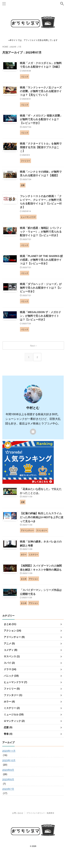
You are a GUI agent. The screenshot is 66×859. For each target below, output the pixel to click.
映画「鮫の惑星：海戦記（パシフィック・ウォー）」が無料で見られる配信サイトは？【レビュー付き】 (41, 232)
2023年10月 (9, 760)
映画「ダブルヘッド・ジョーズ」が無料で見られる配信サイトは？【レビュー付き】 (41, 288)
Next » (33, 345)
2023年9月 (8, 770)
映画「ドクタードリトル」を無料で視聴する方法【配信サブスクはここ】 (41, 147)
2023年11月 (9, 751)
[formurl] (33, 432)
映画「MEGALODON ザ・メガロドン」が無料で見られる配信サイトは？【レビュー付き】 (40, 316)
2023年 (13, 46)
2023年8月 (8, 779)
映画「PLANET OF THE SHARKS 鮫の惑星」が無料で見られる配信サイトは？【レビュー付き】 (41, 260)
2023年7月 (8, 789)
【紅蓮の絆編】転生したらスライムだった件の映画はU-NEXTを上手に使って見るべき (41, 517)
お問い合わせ (17, 813)
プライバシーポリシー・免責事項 (40, 813)
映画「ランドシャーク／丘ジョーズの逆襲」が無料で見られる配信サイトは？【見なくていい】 (41, 91)
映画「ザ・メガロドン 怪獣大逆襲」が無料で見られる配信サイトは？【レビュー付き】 (41, 119)
